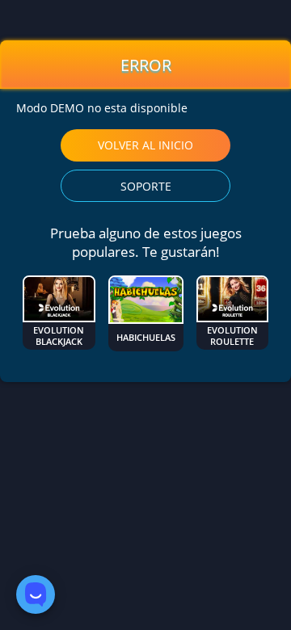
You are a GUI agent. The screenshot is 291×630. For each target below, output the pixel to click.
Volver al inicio (145, 145)
